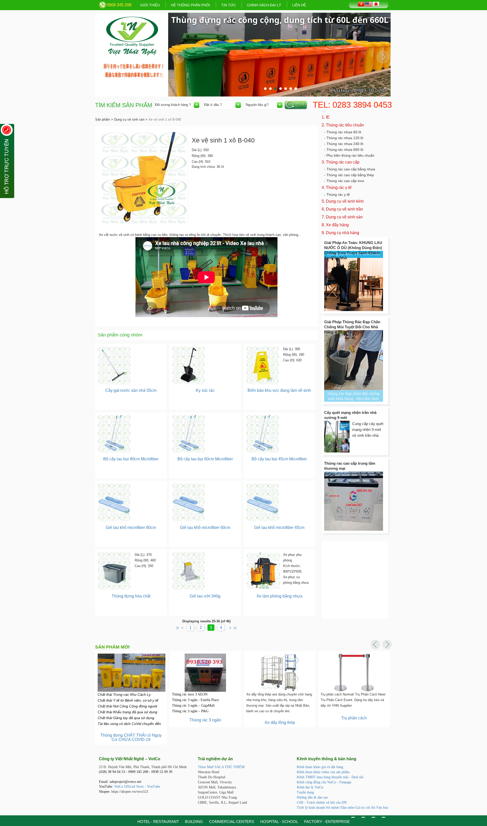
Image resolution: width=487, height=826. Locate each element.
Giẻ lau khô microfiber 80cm (131, 527)
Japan (376, 4)
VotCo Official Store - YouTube (137, 786)
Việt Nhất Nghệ (132, 36)
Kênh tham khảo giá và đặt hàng (320, 767)
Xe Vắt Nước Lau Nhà (354, 731)
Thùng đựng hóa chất (131, 596)
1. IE (326, 117)
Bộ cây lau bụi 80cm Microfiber (131, 459)
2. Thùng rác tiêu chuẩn (343, 125)
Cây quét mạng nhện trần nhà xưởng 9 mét (350, 415)
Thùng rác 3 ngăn (131, 720)
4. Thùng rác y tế (337, 187)
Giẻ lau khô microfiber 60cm (205, 527)
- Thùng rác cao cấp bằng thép (349, 175)
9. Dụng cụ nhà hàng (340, 233)
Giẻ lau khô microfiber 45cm (279, 527)
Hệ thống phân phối (190, 5)
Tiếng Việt (361, 4)
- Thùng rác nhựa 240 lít (343, 144)
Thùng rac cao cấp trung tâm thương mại (349, 466)
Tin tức (228, 5)
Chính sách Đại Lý (264, 5)
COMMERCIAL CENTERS (231, 821)
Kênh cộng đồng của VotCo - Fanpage (324, 782)
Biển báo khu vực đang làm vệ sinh (279, 390)
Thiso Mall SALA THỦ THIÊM (221, 767)
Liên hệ (299, 5)
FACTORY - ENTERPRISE (327, 821)
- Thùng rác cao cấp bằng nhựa (349, 169)
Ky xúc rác (205, 390)
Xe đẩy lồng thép (205, 722)
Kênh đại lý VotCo (310, 787)
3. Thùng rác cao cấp (340, 162)
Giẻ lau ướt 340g (205, 596)
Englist (368, 4)
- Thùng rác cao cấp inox (344, 181)
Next (383, 57)
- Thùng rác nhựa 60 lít (342, 132)
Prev (178, 57)
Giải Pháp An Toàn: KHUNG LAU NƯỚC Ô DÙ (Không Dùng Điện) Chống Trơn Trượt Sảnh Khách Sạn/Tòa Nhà (353, 250)
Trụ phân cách (279, 718)
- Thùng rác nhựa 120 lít (343, 138)
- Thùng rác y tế (337, 194)
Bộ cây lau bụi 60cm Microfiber (205, 459)
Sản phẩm (102, 119)
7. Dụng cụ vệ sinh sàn (342, 217)
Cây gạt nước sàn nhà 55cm (130, 390)
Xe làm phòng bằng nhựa (279, 596)
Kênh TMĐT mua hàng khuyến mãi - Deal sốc (330, 777)
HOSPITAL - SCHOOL (279, 821)
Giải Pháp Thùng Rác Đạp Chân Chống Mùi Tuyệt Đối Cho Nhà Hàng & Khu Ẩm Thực (352, 327)
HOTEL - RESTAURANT (158, 821)
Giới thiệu (150, 5)
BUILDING (194, 821)
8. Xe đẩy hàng (335, 225)
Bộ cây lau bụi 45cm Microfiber (279, 459)
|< (178, 628)
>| (234, 628)
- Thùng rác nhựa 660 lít (343, 150)
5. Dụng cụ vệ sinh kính (343, 201)
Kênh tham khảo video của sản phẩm (323, 772)
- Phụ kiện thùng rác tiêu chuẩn (349, 155)
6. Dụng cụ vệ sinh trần (342, 209)
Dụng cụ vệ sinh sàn (129, 119)
